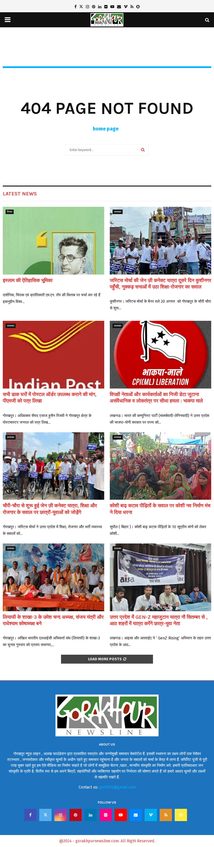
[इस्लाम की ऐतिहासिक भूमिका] (53, 241)
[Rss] (166, 815)
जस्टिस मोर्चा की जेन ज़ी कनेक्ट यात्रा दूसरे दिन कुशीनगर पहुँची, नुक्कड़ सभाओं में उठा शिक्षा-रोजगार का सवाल (160, 283)
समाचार (117, 211)
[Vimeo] (151, 815)
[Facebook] (30, 815)
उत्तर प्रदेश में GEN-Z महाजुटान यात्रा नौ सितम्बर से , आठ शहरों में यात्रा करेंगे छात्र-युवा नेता (159, 620)
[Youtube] (121, 815)
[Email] (136, 815)
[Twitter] (45, 815)
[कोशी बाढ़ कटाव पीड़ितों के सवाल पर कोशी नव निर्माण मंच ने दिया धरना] (160, 466)
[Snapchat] (181, 815)
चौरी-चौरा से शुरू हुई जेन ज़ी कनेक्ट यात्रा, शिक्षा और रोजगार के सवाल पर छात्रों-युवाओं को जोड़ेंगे (50, 509)
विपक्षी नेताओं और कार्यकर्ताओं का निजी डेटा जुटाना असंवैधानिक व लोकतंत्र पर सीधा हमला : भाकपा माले (156, 397)
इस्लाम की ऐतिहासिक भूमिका (27, 280)
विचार (9, 211)
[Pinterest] (75, 815)
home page (105, 129)
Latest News (20, 194)
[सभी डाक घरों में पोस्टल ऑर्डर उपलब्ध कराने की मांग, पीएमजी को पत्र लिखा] (53, 355)
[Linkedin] (90, 815)
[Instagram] (60, 815)
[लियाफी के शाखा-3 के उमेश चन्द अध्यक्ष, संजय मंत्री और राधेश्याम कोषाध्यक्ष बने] (53, 577)
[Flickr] (105, 815)
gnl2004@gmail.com (117, 787)
